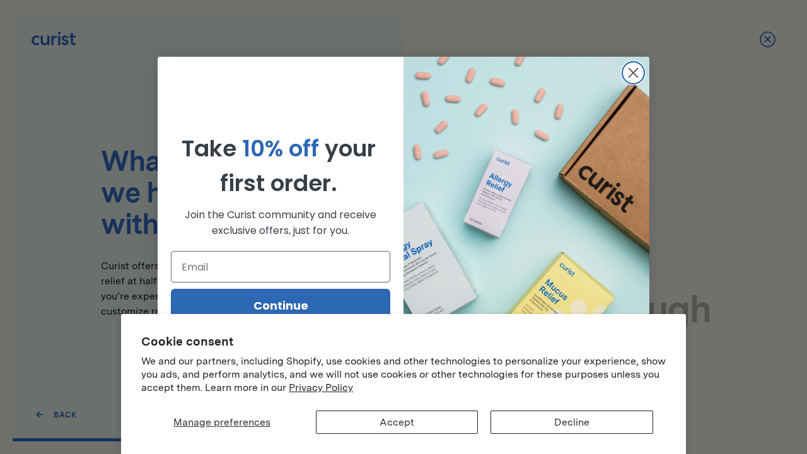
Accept (397, 422)
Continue (280, 305)
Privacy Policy (321, 387)
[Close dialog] (633, 73)
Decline (571, 422)
